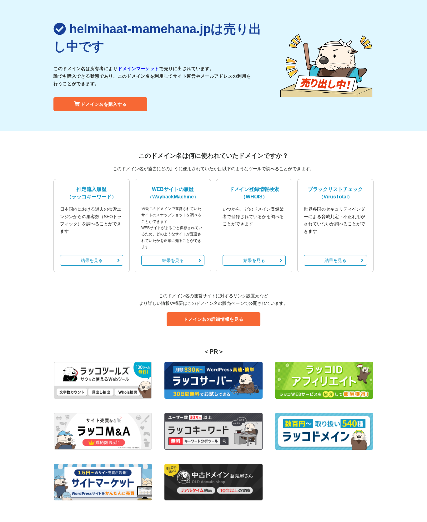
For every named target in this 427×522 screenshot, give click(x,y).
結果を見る (92, 260)
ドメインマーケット (138, 68)
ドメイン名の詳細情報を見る (213, 319)
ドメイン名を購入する (104, 104)
